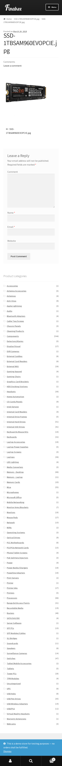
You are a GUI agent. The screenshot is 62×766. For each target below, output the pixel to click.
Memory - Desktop (15, 472)
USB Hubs (11, 693)
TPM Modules (13, 678)
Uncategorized (14, 683)
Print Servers (13, 578)
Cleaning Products (15, 331)
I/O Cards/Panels (14, 401)
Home (9, 19)
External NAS (13, 366)
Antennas (11, 296)
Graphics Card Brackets (18, 381)
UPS (9, 688)
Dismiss (7, 751)
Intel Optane (13, 406)
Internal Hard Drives (16, 421)
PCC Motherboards (15, 542)
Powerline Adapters (16, 572)
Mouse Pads (12, 517)
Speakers (11, 648)
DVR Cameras (13, 351)
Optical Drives (13, 537)
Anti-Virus (11, 301)
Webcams (11, 724)
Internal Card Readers (17, 411)
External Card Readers (17, 361)
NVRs (9, 527)
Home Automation (15, 396)
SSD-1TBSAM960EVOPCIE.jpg (26, 19)
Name (11, 212)
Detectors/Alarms (15, 341)
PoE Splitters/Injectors (17, 557)
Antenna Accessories (16, 291)
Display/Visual (13, 346)
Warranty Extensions (16, 718)
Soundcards (12, 643)
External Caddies (14, 356)
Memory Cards (13, 482)
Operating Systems (16, 532)
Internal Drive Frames (17, 416)
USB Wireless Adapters (17, 703)
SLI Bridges (12, 638)
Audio (9, 311)
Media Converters (15, 467)
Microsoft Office (14, 497)
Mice (9, 487)
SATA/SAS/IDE (13, 618)
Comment (12, 171)
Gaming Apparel (14, 371)
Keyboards (12, 437)
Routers (10, 613)
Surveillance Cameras (17, 653)
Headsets (11, 391)
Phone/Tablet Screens (17, 552)
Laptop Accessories (16, 442)
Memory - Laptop (15, 477)
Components (13, 336)
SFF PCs (10, 628)
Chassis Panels (14, 326)
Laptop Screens (14, 452)
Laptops (11, 457)
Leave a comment (12, 65)
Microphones (13, 492)
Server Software (14, 623)
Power (9, 562)
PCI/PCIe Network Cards (18, 547)
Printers (10, 593)
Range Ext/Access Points (18, 603)
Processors (12, 598)
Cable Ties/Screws (15, 321)
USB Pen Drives (14, 698)
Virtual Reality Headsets (18, 713)
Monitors (11, 512)
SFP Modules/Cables (16, 633)
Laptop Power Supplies (17, 447)
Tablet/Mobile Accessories (19, 663)
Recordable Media (15, 608)
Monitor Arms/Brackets (17, 507)
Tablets (10, 668)
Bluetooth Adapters (16, 316)
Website (11, 240)
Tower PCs (11, 673)
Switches (11, 658)
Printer (10, 583)
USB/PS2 (11, 708)
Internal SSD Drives (16, 426)
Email (11, 226)
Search (31, 761)
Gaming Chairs (14, 376)
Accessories (12, 286)
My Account (10, 761)
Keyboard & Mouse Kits (17, 432)
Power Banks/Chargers (17, 567)
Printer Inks (12, 588)
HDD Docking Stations (17, 386)
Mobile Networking (15, 502)
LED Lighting (13, 462)
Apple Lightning (14, 306)
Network (11, 522)
